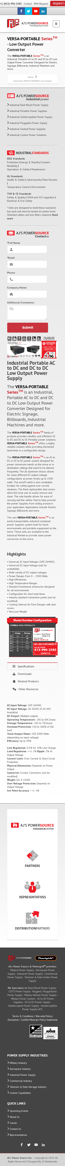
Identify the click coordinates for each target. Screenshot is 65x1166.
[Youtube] (35, 11)
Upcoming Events (19, 1111)
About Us (15, 1117)
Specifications (26, 666)
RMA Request (41, 3)
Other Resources (28, 689)
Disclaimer (13, 1019)
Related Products (28, 681)
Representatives (18, 1135)
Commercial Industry (21, 1081)
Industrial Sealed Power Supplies (28, 129)
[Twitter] (28, 11)
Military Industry (18, 1062)
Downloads (25, 674)
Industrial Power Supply (23, 1075)
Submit (27, 327)
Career (13, 1123)
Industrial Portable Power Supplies (28, 111)
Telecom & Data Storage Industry (28, 1087)
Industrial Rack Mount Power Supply (29, 105)
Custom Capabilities (20, 1093)
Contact (28, 3)
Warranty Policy (44, 1016)
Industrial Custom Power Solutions (28, 135)
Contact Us (15, 1129)
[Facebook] (21, 11)
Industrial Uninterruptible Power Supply (31, 117)
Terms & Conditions (23, 1016)
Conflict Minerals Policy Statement (39, 1019)
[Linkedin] (43, 11)
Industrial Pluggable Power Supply (28, 123)
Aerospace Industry (20, 1069)
